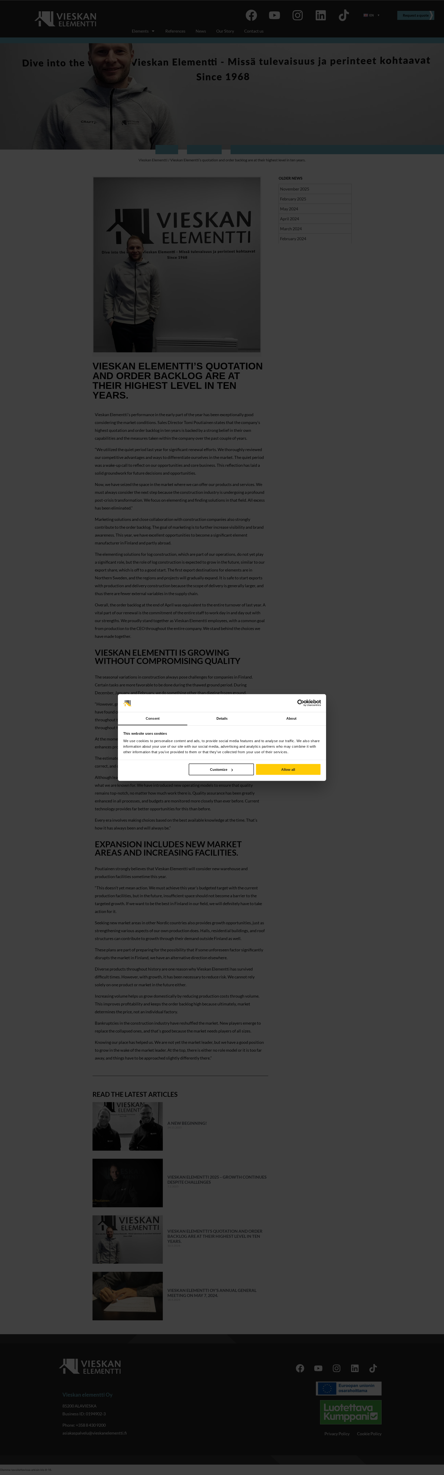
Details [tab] (222, 718)
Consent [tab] (153, 718)
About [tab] (291, 718)
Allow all (288, 769)
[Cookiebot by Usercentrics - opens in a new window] (301, 703)
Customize (218, 769)
